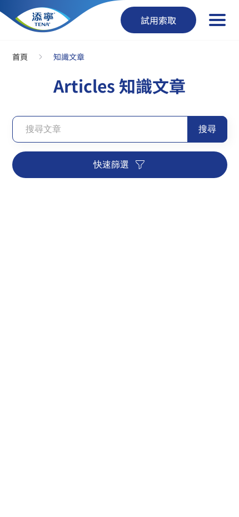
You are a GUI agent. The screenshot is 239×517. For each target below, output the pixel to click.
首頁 (20, 56)
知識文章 (68, 56)
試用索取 (158, 20)
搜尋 (207, 129)
